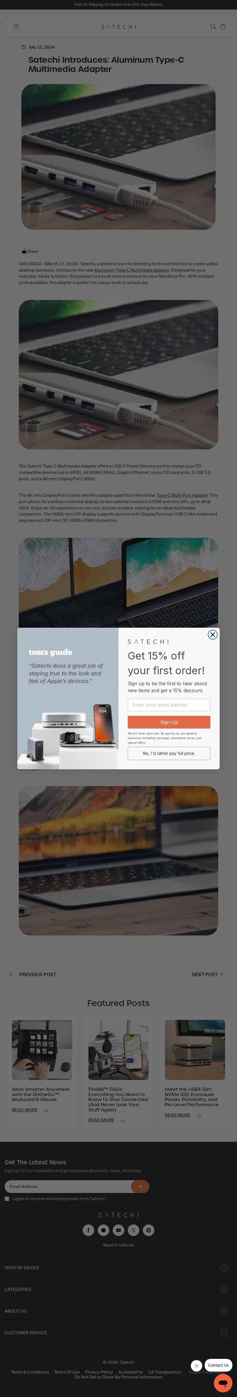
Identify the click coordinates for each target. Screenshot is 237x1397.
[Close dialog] (212, 634)
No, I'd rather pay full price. (169, 753)
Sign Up (169, 722)
